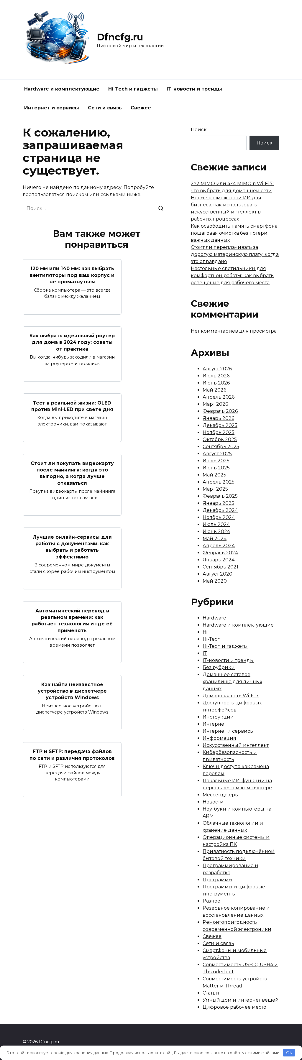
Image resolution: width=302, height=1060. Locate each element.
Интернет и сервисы (51, 108)
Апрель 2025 (218, 482)
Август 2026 (217, 369)
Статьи (211, 993)
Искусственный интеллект (236, 745)
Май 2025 (214, 475)
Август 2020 (217, 574)
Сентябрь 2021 (220, 567)
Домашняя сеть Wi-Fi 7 (231, 696)
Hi (205, 632)
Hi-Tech (212, 639)
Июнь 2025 (216, 468)
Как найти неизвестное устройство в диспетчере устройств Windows (72, 690)
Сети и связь (105, 108)
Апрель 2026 (218, 397)
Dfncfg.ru (120, 37)
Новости (213, 802)
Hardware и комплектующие (61, 89)
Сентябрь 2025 (221, 446)
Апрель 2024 (219, 545)
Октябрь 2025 (220, 439)
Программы (217, 879)
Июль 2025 (216, 461)
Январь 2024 (218, 560)
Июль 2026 (216, 376)
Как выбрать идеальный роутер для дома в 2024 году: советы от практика (72, 342)
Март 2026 (215, 404)
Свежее (141, 108)
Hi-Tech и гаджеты (133, 89)
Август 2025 (217, 453)
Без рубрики (219, 667)
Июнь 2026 (216, 383)
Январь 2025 (218, 503)
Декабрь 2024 (220, 510)
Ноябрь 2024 (219, 517)
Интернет (214, 724)
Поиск (199, 129)
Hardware (214, 618)
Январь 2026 (218, 418)
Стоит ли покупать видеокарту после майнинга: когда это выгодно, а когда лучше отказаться (72, 473)
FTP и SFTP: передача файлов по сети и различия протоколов (72, 755)
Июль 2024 (216, 524)
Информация (219, 738)
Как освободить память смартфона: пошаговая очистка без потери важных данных (234, 233)
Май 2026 (214, 390)
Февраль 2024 (220, 553)
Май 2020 (215, 581)
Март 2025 (215, 489)
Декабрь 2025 (220, 425)
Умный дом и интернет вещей (241, 1000)
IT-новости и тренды (194, 89)
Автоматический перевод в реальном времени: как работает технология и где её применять (72, 620)
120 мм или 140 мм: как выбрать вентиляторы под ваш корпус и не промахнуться (72, 275)
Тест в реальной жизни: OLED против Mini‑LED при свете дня (72, 406)
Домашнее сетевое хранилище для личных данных (232, 681)
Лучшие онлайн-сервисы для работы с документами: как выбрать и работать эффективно (72, 546)
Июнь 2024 (216, 531)
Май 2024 (214, 538)
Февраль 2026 (220, 411)
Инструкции (218, 717)
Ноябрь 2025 (218, 432)
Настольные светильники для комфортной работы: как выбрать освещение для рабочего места (232, 275)
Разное (211, 901)
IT (205, 653)
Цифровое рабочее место (234, 1007)
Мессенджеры (221, 795)
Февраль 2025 (220, 496)
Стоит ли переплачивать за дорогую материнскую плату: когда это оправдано (235, 254)
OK (289, 1052)
